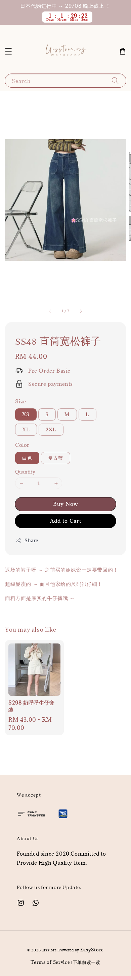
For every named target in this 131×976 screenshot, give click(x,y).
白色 (27, 458)
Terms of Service (50, 962)
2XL (51, 429)
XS (26, 414)
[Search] (115, 80)
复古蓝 (55, 458)
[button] (8, 51)
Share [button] (31, 540)
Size (20, 401)
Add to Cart (65, 520)
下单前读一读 (86, 962)
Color (22, 444)
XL (26, 429)
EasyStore (92, 950)
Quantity (25, 472)
